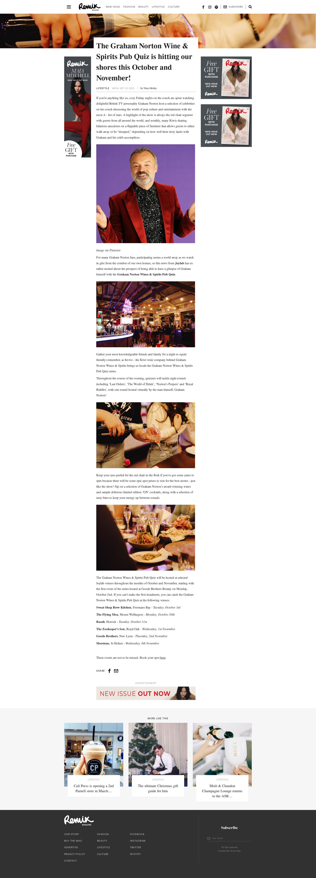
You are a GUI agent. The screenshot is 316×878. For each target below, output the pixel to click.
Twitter (135, 847)
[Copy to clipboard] (116, 671)
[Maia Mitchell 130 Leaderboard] (146, 693)
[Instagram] (209, 7)
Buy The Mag (73, 840)
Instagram (137, 840)
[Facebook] (203, 7)
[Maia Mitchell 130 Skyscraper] (77, 107)
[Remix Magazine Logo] (90, 7)
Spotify (135, 854)
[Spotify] (216, 7)
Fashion (129, 6)
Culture (174, 6)
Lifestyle (158, 6)
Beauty (143, 6)
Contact (70, 860)
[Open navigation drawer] (69, 7)
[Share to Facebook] (109, 671)
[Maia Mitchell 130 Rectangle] (226, 78)
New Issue (113, 6)
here (163, 657)
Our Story (71, 834)
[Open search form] (250, 6)
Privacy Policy (74, 854)
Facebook (137, 834)
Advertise (71, 847)
